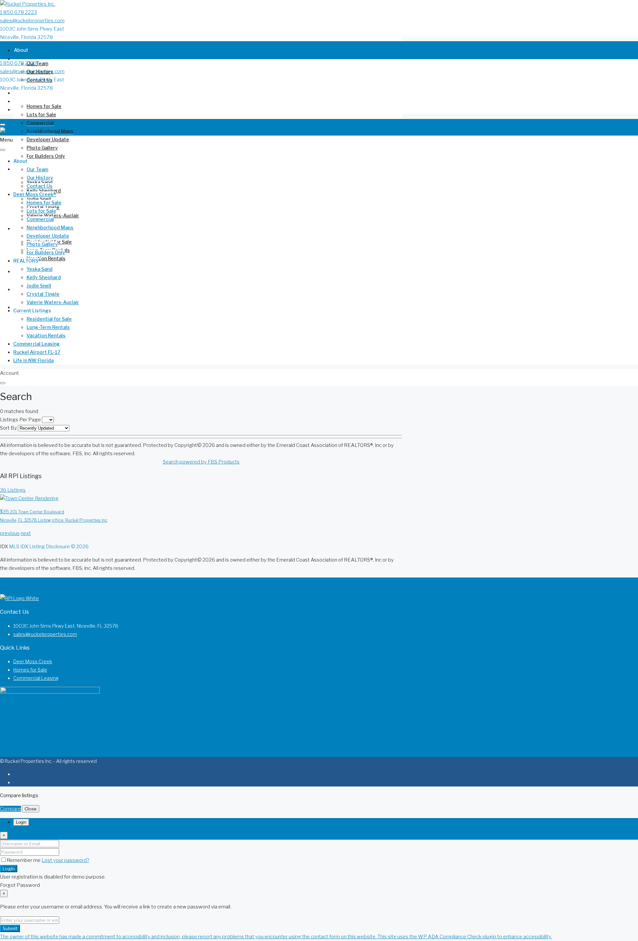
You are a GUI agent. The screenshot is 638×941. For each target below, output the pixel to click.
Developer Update (48, 139)
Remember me (24, 860)
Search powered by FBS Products (201, 462)
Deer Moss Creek (32, 661)
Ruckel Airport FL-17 (36, 352)
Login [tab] (21, 822)
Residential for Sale (49, 319)
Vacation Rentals (46, 258)
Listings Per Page (20, 420)
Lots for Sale (41, 114)
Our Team (37, 63)
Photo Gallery (42, 148)
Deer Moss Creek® (35, 93)
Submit (10, 928)
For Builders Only (46, 156)
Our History (40, 177)
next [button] (26, 533)
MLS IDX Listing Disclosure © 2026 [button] (49, 547)
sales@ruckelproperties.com (32, 21)
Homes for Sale (44, 106)
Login (9, 868)
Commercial (40, 123)
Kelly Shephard (44, 190)
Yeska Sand (40, 269)
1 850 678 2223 (18, 12)
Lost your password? (65, 860)
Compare (10, 809)
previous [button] (10, 533)
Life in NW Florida (34, 307)
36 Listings (13, 490)
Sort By (8, 428)
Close (31, 808)
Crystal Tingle (43, 294)
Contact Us (40, 186)
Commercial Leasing (36, 344)
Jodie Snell (39, 285)
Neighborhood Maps (50, 227)
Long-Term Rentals (48, 327)
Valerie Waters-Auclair (53, 302)
